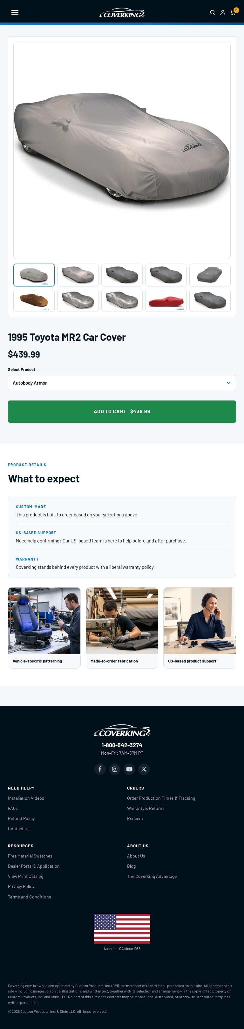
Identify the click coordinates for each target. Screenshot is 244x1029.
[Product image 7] (78, 300)
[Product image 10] (210, 300)
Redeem (135, 818)
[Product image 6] (34, 300)
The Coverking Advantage (152, 876)
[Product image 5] (210, 275)
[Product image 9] (166, 300)
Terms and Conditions (29, 896)
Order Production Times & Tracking (161, 798)
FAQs (13, 808)
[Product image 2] (78, 275)
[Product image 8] (122, 300)
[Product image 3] (122, 275)
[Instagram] (114, 769)
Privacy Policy (21, 886)
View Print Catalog (25, 876)
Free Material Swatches (30, 855)
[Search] (212, 12)
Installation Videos (26, 798)
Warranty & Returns (146, 808)
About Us (136, 855)
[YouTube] (129, 769)
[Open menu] (15, 12)
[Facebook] (100, 769)
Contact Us (19, 828)
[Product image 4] (166, 275)
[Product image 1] (34, 275)
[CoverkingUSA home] (122, 12)
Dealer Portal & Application (34, 866)
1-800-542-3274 (122, 745)
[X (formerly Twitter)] (144, 769)
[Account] (223, 12)
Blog (131, 866)
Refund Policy (21, 818)
